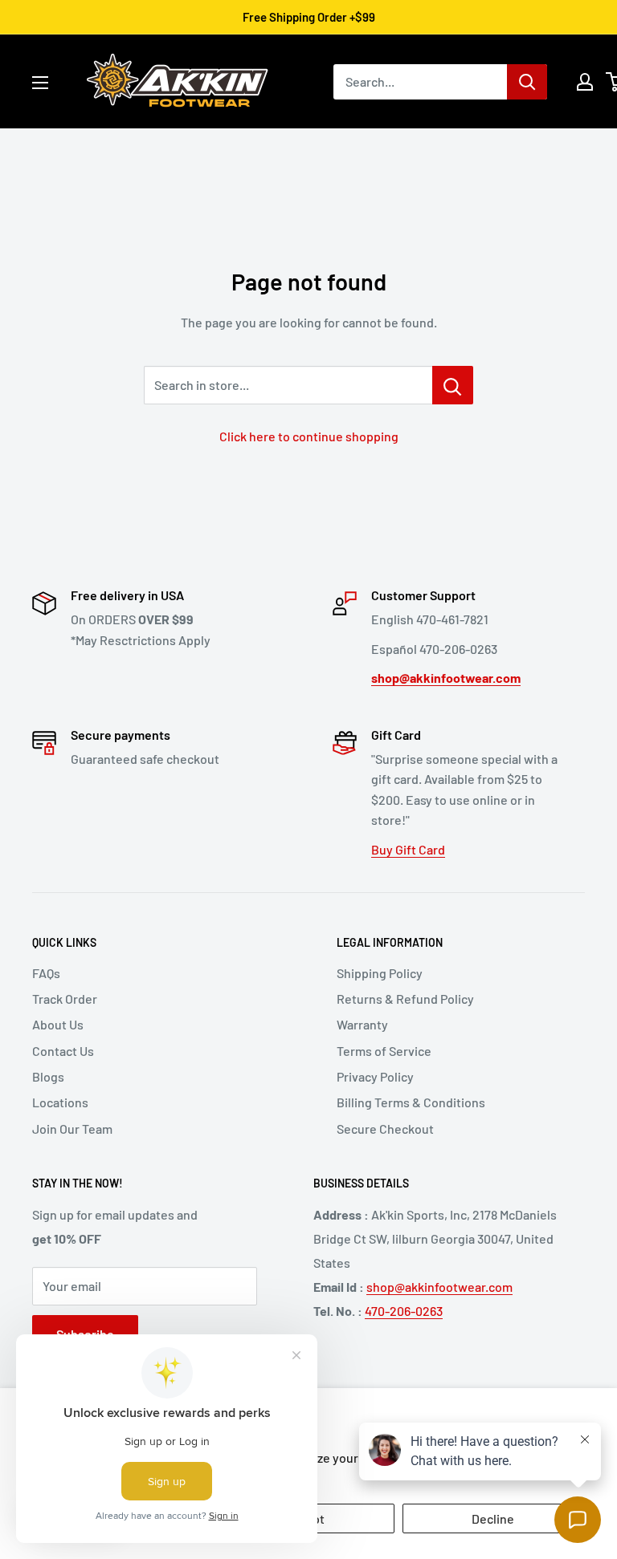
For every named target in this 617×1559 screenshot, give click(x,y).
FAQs (46, 972)
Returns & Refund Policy (405, 998)
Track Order (64, 998)
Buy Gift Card (408, 849)
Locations (60, 1102)
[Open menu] (40, 82)
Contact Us (63, 1050)
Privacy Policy (375, 1076)
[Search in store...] (452, 385)
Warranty (362, 1024)
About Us (58, 1024)
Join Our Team (72, 1128)
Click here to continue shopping (308, 436)
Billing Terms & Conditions (411, 1102)
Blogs (48, 1076)
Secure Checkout (385, 1128)
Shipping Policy (380, 972)
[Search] (527, 81)
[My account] (585, 82)
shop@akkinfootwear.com (439, 1286)
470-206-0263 (404, 1310)
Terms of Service (384, 1050)
